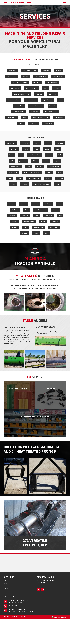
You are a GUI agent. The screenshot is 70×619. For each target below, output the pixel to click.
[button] (6, 357)
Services (6, 586)
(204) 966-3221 (13, 606)
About (5, 583)
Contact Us (7, 588)
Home (5, 581)
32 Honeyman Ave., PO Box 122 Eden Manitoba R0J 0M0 (18, 601)
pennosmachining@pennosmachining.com (21, 611)
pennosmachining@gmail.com (17, 609)
